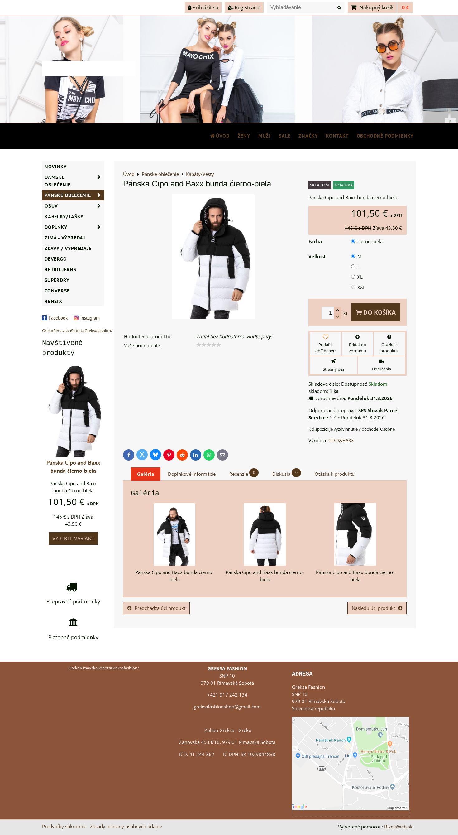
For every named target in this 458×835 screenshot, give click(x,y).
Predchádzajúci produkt (160, 608)
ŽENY (244, 136)
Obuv (51, 206)
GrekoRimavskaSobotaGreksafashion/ (77, 330)
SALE (284, 136)
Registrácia (246, 7)
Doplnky (56, 227)
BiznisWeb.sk (398, 826)
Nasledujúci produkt (373, 608)
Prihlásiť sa (204, 7)
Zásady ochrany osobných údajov (126, 826)
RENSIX (53, 301)
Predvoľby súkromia (63, 826)
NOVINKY (56, 166)
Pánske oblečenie (68, 195)
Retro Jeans (60, 269)
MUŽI (264, 136)
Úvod (222, 136)
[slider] (208, 344)
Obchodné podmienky (385, 136)
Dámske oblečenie (58, 181)
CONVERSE (57, 290)
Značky (308, 136)
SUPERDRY (57, 280)
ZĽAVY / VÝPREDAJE (68, 248)
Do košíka (379, 312)
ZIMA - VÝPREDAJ (65, 237)
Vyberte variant (73, 538)
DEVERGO (56, 259)
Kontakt (337, 136)
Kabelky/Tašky (64, 216)
